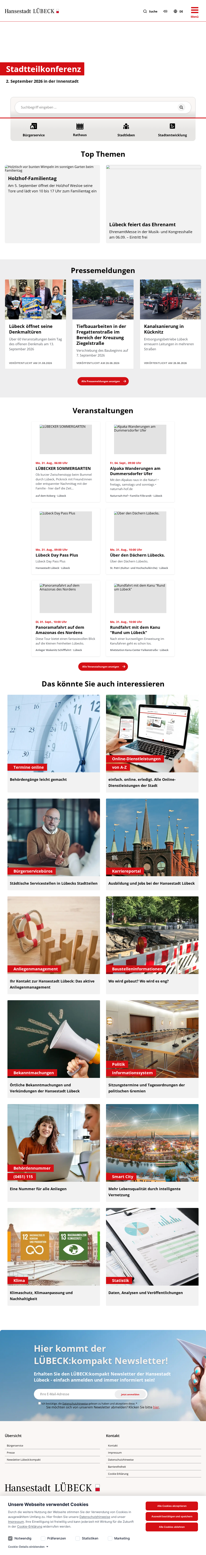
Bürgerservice (15, 1445)
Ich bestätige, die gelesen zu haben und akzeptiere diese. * (89, 1403)
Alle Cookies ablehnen (172, 1526)
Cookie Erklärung (118, 1474)
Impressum (16, 1522)
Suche (153, 11)
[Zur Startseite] (32, 11)
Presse (11, 1452)
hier (156, 1407)
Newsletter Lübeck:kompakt (24, 1459)
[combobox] (103, 107)
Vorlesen (165, 11)
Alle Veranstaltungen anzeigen (100, 666)
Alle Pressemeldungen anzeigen (100, 381)
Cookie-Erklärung (29, 1526)
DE (181, 11)
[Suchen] (181, 107)
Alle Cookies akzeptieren (171, 1505)
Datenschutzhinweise (94, 1517)
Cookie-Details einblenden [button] (26, 1546)
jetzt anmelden (130, 1394)
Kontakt (113, 1445)
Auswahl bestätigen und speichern (171, 1516)
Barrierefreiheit (117, 1466)
